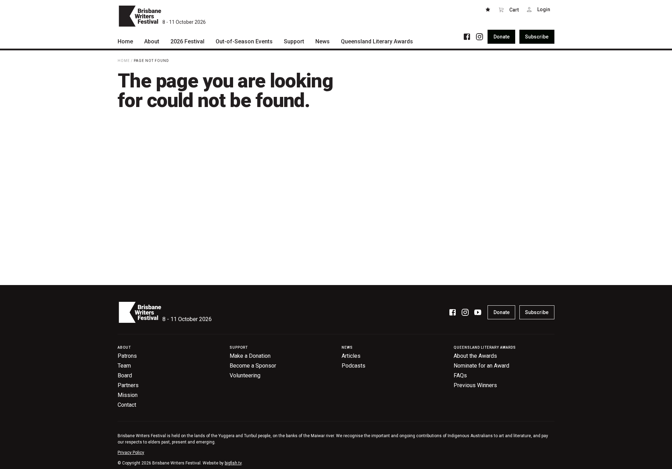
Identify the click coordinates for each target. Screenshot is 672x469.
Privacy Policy (131, 452)
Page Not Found (151, 61)
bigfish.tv (233, 463)
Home (124, 61)
